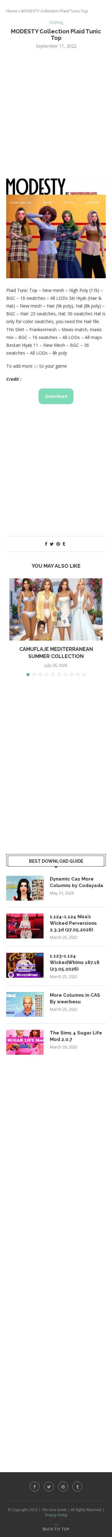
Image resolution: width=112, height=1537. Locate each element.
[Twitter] (49, 1487)
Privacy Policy (56, 1515)
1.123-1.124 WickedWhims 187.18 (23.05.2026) (75, 962)
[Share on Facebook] (46, 544)
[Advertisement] (56, 113)
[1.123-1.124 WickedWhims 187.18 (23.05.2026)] (25, 965)
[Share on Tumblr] (64, 544)
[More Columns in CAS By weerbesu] (25, 1004)
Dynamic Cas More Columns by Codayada (76, 882)
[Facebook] (35, 1487)
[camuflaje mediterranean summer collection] (56, 609)
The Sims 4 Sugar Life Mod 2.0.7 (76, 1036)
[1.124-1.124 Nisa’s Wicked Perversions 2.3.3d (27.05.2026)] (25, 926)
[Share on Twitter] (52, 544)
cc (36, 366)
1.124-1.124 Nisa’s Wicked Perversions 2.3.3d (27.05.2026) (73, 923)
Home (11, 11)
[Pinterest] (63, 1487)
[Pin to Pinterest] (58, 544)
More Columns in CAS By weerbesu (75, 998)
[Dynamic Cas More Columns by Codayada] (25, 888)
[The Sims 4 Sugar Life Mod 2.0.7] (25, 1042)
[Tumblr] (77, 1487)
